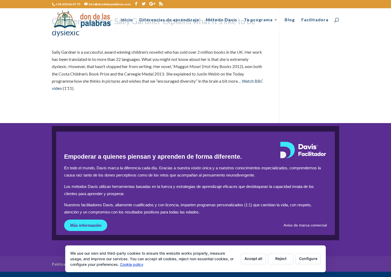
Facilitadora (314, 20)
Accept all (253, 258)
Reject (280, 258)
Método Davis (221, 20)
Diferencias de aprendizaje (169, 20)
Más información (85, 225)
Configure (308, 258)
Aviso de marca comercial (305, 225)
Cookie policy (131, 264)
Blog (290, 20)
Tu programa (258, 20)
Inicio (127, 20)
